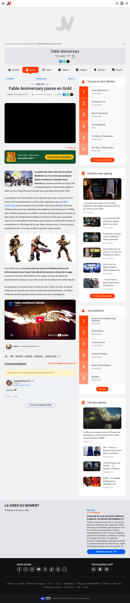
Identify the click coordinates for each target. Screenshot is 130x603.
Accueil (7, 44)
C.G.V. (58, 584)
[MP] (33, 380)
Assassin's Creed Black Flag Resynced (103, 319)
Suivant (70, 79)
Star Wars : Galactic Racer (103, 147)
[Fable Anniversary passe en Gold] (16, 248)
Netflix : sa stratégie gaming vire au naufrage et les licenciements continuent (111, 481)
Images (83, 70)
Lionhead (28, 356)
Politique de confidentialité (88, 584)
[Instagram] (32, 569)
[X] (25, 569)
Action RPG (38, 356)
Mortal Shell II (97, 331)
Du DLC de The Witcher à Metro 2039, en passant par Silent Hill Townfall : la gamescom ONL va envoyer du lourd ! (112, 267)
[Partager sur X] (68, 61)
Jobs (86, 587)
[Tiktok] (51, 569)
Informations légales (36, 584)
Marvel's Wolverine (100, 113)
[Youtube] (38, 569)
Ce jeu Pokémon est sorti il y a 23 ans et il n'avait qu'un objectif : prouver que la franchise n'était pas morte (112, 252)
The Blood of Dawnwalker (102, 136)
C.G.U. (50, 584)
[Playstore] (93, 569)
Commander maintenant (59, 157)
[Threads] (58, 569)
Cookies (106, 584)
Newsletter (69, 587)
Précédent (10, 79)
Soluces (101, 70)
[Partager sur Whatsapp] (64, 61)
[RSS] (45, 569)
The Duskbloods (98, 125)
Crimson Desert (98, 342)
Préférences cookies (53, 587)
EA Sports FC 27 (98, 102)
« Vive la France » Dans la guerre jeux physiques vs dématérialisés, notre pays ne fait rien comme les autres (112, 283)
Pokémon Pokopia (99, 354)
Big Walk (95, 377)
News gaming (23, 44)
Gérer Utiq (117, 584)
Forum (119, 70)
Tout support (60, 56)
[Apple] (100, 569)
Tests (48, 70)
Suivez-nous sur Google (43, 94)
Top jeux (102, 389)
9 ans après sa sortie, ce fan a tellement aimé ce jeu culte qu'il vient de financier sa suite (112, 237)
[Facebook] (19, 569)
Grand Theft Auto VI (100, 90)
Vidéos (65, 70)
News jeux (32, 44)
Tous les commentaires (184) (60, 363)
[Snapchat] (64, 569)
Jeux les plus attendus (102, 160)
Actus (32, 70)
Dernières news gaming (102, 296)
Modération (69, 584)
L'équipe (20, 584)
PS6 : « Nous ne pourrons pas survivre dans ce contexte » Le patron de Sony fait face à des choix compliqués (112, 450)
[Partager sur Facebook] (60, 61)
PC (69, 56)
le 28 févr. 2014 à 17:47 (22, 385)
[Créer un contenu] (124, 43)
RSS (78, 587)
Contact (10, 584)
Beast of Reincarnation (101, 365)
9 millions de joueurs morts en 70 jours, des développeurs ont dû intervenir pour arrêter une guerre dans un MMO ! (101, 435)
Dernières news (41, 79)
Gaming (14, 44)
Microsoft (19, 356)
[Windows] (106, 569)
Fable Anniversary (65, 51)
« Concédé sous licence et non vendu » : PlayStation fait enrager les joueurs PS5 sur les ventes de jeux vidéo (101, 206)
